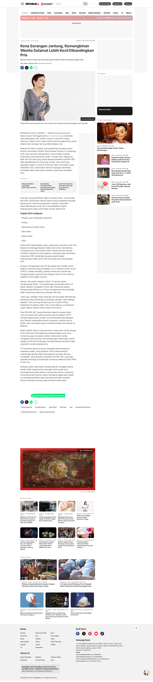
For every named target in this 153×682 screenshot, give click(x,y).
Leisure (28, 41)
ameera (25, 13)
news (74, 13)
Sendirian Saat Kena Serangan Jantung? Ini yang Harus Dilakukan (66, 186)
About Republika (25, 657)
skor (49, 13)
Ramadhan (39, 647)
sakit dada (63, 407)
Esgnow (23, 644)
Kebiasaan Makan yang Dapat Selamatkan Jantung (29, 185)
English (53, 644)
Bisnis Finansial (94, 13)
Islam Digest (55, 636)
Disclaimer (23, 660)
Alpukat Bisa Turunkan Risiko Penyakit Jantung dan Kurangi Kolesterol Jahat (47, 187)
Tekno (46, 18)
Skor (52, 633)
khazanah (58, 13)
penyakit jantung (40, 407)
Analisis (38, 639)
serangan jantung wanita (28, 412)
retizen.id (128, 4)
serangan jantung (56, 136)
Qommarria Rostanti (44, 63)
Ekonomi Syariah (38, 13)
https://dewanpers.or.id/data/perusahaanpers (37, 671)
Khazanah (23, 636)
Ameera (23, 633)
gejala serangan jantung (47, 412)
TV (122, 13)
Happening (25, 18)
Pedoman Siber (56, 657)
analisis (82, 13)
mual (70, 407)
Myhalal (40, 18)
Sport (52, 639)
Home (22, 41)
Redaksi (38, 657)
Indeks (128, 13)
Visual (38, 644)
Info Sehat (35, 41)
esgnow (107, 13)
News (22, 639)
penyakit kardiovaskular (83, 407)
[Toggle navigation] (22, 3)
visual (115, 13)
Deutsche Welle (105, 4)
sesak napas (53, 407)
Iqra (37, 636)
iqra (67, 13)
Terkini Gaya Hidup (104, 120)
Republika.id (117, 4)
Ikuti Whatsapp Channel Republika (50, 396)
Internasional (24, 641)
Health (33, 18)
